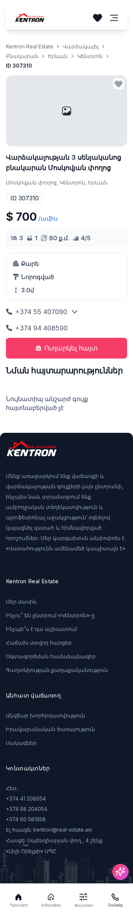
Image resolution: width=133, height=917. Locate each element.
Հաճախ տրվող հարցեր (39, 642)
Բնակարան (22, 56)
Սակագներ (21, 743)
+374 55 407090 (41, 312)
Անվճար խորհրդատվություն (45, 715)
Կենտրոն (90, 56)
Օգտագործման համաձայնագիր (51, 656)
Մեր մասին (21, 601)
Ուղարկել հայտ (71, 348)
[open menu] (114, 18)
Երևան (58, 56)
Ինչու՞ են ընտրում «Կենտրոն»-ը (50, 615)
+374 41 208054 (26, 798)
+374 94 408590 (41, 328)
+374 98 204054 (26, 809)
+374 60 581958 (26, 819)
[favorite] (118, 83)
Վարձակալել (81, 46)
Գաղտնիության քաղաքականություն (57, 670)
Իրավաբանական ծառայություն (50, 729)
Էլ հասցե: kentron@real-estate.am (49, 829)
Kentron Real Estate (29, 46)
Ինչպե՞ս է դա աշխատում (41, 629)
